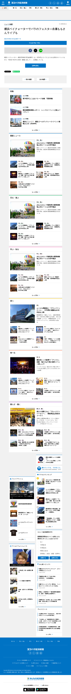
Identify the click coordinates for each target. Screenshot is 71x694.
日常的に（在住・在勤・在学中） (50, 553)
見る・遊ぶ (23, 8)
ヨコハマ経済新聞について (24, 660)
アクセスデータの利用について (21, 663)
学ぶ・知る (49, 8)
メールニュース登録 (42, 666)
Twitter (54, 3)
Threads (61, 3)
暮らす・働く (39, 8)
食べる (15, 8)
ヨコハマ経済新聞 (17, 3)
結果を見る (55, 558)
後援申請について (57, 663)
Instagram (57, 3)
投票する (43, 558)
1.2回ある (43, 545)
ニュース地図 (8, 24)
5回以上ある (44, 550)
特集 (57, 8)
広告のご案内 (45, 663)
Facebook (50, 3)
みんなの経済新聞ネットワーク (35, 679)
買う (30, 8)
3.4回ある (43, 547)
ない (41, 542)
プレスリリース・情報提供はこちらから (44, 660)
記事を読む (35, 65)
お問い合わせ (35, 663)
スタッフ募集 (31, 666)
